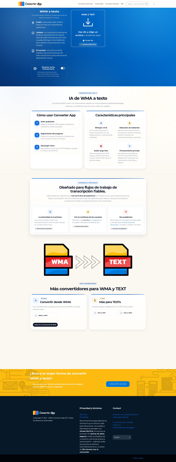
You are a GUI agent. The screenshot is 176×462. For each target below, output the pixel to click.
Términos (83, 415)
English (116, 437)
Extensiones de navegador (124, 428)
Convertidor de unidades (123, 422)
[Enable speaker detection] (62, 68)
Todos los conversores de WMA (45, 324)
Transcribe (99, 4)
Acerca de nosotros (120, 417)
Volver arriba (138, 458)
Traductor (117, 425)
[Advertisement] (88, 353)
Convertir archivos (85, 4)
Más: (154, 4)
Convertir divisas (112, 4)
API (122, 4)
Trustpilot (95, 220)
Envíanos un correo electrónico (125, 415)
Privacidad (84, 417)
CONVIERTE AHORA (117, 384)
